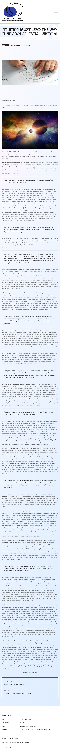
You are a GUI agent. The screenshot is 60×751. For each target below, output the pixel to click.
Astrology (5, 45)
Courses (4, 738)
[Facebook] (3, 747)
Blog (16, 738)
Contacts (10, 738)
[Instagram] (10, 747)
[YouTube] (6, 747)
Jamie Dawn (27, 45)
